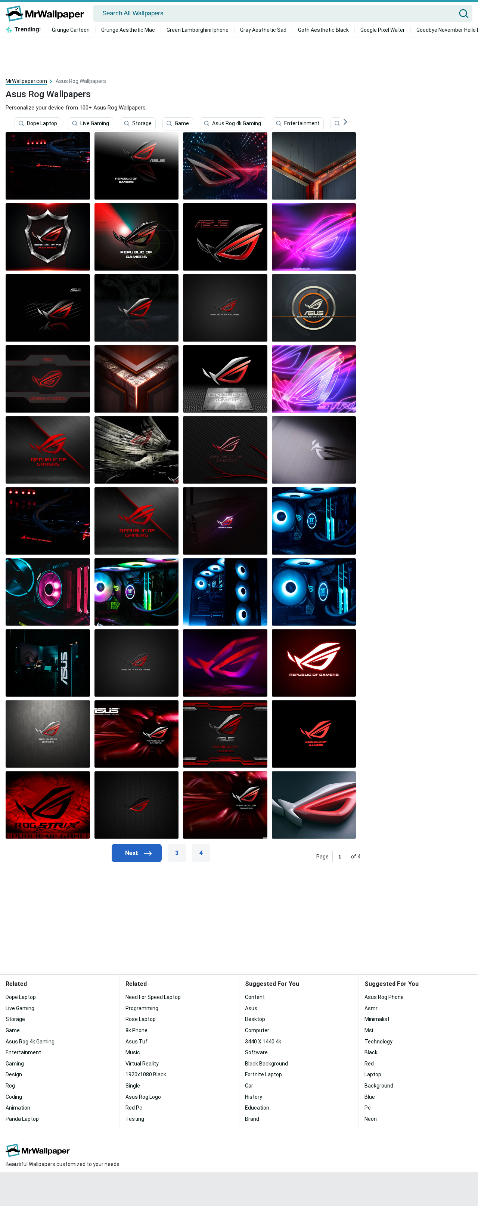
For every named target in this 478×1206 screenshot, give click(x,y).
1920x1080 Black (145, 1074)
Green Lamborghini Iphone (198, 30)
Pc (367, 1108)
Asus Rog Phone (384, 997)
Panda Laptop (22, 1119)
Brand (252, 1119)
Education (257, 1108)
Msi (368, 1030)
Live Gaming (94, 124)
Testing (134, 1119)
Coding (14, 1097)
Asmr (371, 1008)
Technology (378, 1042)
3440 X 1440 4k (263, 1042)
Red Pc (133, 1108)
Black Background (266, 1064)
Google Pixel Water (382, 30)
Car (249, 1086)
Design (14, 1074)
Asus (251, 1008)
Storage (142, 124)
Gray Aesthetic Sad (263, 30)
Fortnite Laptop (263, 1074)
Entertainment (302, 124)
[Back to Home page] (48, 13)
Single (132, 1086)
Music (132, 1052)
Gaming (15, 1064)
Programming (141, 1008)
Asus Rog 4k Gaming (236, 124)
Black (371, 1052)
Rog (10, 1086)
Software (256, 1052)
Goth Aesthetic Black (323, 30)
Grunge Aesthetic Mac (128, 30)
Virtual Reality (142, 1064)
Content (255, 997)
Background (378, 1086)
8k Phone (136, 1030)
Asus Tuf (136, 1042)
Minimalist (376, 1019)
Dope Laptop (42, 124)
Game (182, 124)
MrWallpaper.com (26, 81)
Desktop (255, 1019)
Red (369, 1064)
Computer (257, 1030)
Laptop (372, 1074)
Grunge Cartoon (71, 30)
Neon (370, 1119)
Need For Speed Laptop (153, 997)
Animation (18, 1108)
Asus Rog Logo (143, 1097)
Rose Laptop (140, 1019)
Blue (369, 1097)
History (253, 1097)
